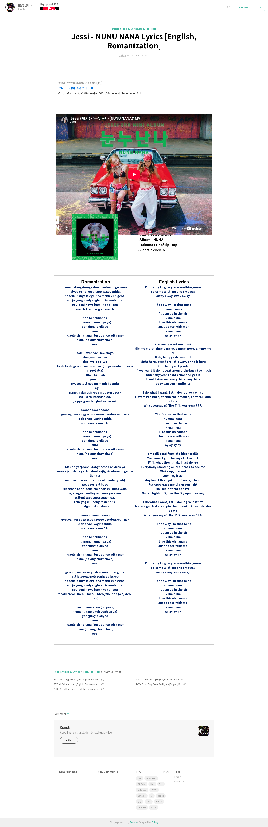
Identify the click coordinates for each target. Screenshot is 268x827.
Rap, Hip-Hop (91, 671)
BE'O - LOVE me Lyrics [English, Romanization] (77, 684)
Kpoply (65, 728)
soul (149, 802)
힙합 (139, 802)
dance (161, 796)
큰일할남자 (24, 5)
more (166, 772)
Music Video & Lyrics (67, 671)
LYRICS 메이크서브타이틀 (75, 88)
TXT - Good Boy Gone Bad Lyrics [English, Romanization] (159, 684)
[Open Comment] (68, 714)
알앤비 (154, 790)
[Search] (228, 7)
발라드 (153, 807)
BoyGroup (151, 778)
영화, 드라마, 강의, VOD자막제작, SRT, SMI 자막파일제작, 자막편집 (99, 93)
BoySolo (142, 796)
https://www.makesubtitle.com (76, 82)
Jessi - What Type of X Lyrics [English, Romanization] (77, 680)
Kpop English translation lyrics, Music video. (86, 732)
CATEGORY (244, 7)
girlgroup (142, 790)
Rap (152, 784)
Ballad (159, 802)
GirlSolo (141, 784)
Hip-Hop (142, 807)
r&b (139, 778)
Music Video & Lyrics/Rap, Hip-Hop (134, 28)
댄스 (161, 784)
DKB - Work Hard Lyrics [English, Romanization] (77, 689)
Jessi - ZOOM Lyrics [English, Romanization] (158, 680)
